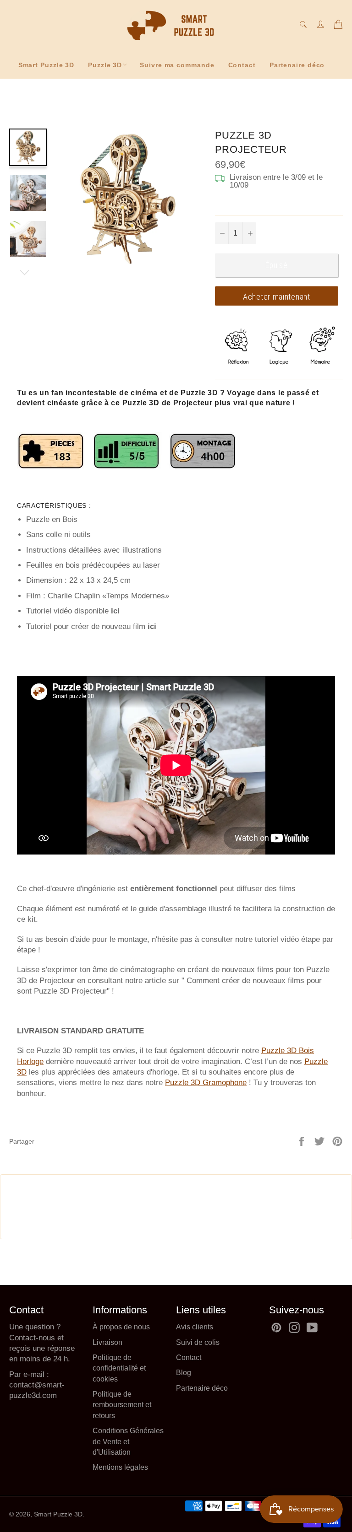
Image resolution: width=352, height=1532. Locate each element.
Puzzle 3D (105, 65)
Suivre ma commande (177, 65)
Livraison (107, 1342)
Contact (242, 65)
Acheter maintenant (276, 296)
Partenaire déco (297, 65)
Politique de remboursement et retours (122, 1404)
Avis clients (194, 1327)
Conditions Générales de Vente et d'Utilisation (128, 1441)
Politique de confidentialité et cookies (119, 1368)
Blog (183, 1372)
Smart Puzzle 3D (46, 65)
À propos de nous (121, 1327)
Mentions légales (120, 1467)
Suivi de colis (198, 1342)
